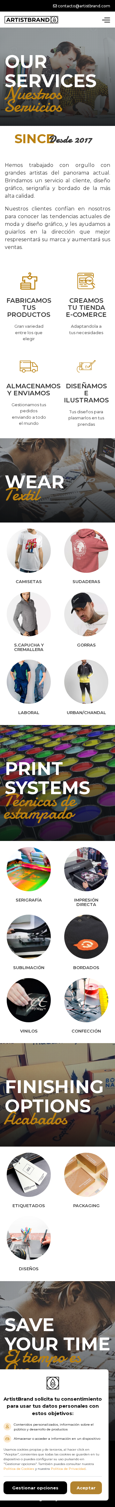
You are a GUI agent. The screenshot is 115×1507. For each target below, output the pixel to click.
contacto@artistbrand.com (83, 6)
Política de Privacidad (68, 1469)
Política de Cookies (19, 1469)
